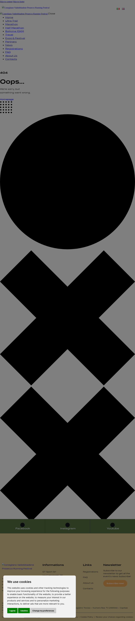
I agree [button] (12, 611)
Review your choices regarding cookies (114, 617)
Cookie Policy (86, 617)
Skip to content (6, 2)
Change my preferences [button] (43, 611)
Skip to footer (18, 2)
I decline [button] (24, 611)
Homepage (7, 99)
